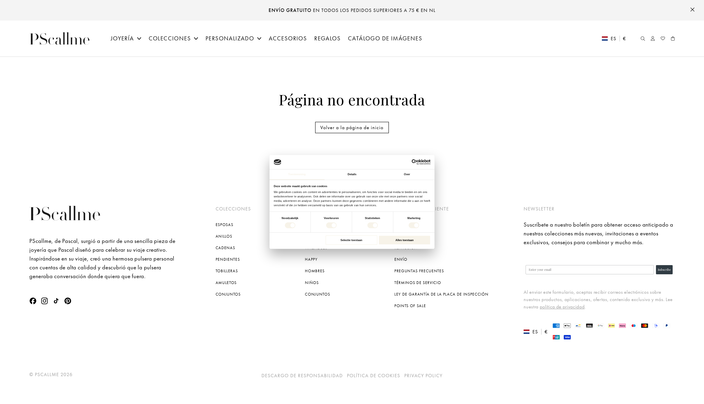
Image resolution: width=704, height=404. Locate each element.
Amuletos (226, 282)
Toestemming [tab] (297, 174)
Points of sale (410, 305)
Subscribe (664, 270)
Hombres (315, 271)
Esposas (224, 224)
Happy (311, 259)
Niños (312, 282)
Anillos (224, 236)
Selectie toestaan (351, 240)
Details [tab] (352, 174)
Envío (400, 259)
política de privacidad (562, 307)
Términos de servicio (417, 282)
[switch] (331, 225)
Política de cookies (373, 375)
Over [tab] (407, 174)
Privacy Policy (423, 375)
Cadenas (225, 247)
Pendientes (228, 259)
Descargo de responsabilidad (302, 375)
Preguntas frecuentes (419, 271)
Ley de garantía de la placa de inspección (441, 294)
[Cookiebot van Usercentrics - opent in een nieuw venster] (414, 162)
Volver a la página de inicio (352, 127)
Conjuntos (228, 294)
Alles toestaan (404, 240)
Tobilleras (227, 271)
